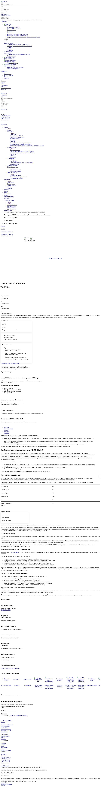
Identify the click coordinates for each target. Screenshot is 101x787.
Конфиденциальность (6, 784)
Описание (6, 427)
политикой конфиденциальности (18, 715)
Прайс (2, 746)
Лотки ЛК (16, 668)
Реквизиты (3, 754)
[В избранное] (1, 288)
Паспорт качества (8, 75)
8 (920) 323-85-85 (5, 761)
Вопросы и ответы (6, 750)
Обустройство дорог (6, 730)
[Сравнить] (1, 290)
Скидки (3, 744)
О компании (4, 731)
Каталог (3, 722)
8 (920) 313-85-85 (5, 760)
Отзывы (6, 76)
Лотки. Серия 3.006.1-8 (7, 668)
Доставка (6, 433)
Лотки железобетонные (7, 724)
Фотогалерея (4, 747)
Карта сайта (4, 782)
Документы (7, 431)
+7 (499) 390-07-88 (5, 15)
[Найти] (2, 13)
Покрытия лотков (5, 726)
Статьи (2, 748)
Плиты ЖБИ (4, 727)
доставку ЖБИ (15, 552)
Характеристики (8, 428)
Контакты (3, 751)
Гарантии (6, 78)
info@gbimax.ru (5, 14)
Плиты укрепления (6, 729)
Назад (9, 128)
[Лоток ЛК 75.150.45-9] (55, 258)
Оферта (3, 785)
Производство (7, 74)
